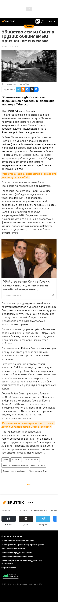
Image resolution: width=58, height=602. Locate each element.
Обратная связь (8, 567)
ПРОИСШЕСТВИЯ (31, 459)
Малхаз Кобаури (38, 465)
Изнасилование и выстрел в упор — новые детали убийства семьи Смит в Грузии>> (28, 424)
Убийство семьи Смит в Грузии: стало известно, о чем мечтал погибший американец (26, 285)
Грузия (5, 459)
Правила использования (13, 540)
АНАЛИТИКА (20, 510)
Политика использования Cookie (17, 556)
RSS (3, 548)
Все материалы (38, 510)
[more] (53, 295)
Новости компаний (16, 548)
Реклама (30, 540)
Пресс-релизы (8, 544)
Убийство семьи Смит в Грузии (15, 465)
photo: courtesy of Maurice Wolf (16, 84)
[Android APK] (10, 576)
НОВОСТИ (16, 459)
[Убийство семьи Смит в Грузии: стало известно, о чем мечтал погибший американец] (29, 258)
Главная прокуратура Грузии (14, 471)
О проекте (6, 536)
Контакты (17, 536)
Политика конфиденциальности (16, 552)
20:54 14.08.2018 (9, 46)
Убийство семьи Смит (38, 471)
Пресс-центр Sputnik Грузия (30, 544)
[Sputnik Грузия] (8, 22)
